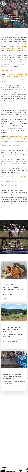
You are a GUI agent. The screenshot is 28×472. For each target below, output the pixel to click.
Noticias (18, 10)
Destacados (11, 10)
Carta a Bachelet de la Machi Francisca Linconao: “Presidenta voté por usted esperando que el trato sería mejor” (14, 179)
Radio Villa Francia (6, 70)
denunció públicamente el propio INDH (14, 59)
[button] (26, 3)
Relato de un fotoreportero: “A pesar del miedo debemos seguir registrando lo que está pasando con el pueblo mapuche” (14, 139)
